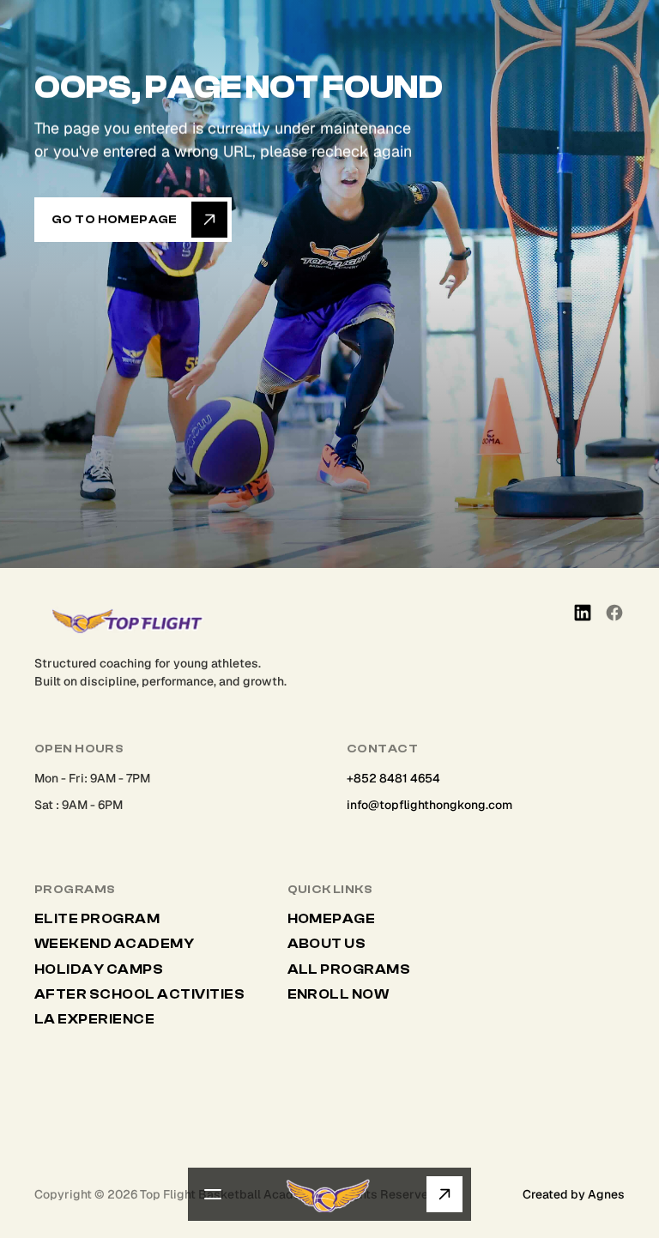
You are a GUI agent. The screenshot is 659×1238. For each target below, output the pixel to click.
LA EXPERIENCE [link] (94, 1019)
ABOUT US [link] (326, 943)
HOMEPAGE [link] (331, 919)
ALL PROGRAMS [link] (349, 969)
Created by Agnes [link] (574, 1194)
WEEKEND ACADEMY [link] (114, 943)
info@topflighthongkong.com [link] (429, 804)
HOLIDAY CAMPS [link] (98, 969)
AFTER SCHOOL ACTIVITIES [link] (140, 994)
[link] (517, 612)
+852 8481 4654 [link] (393, 778)
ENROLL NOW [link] (338, 994)
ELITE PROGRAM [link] (97, 919)
